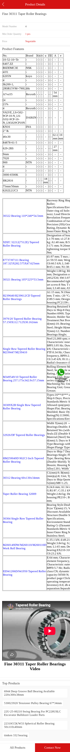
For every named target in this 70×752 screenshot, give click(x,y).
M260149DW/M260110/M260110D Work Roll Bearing (24, 546)
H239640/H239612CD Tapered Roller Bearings (21, 297)
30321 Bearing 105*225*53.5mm (23, 279)
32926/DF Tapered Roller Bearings (24, 435)
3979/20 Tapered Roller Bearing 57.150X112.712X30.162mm (22, 320)
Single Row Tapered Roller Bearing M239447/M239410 (24, 350)
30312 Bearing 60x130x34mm (21, 477)
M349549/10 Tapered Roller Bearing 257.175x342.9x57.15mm (23, 378)
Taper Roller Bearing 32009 (19, 494)
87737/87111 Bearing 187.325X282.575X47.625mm (21, 261)
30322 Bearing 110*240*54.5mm (23, 215)
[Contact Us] (61, 376)
